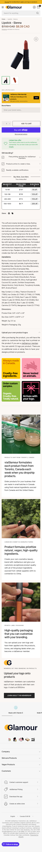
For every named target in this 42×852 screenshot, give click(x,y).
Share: (4, 213)
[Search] (37, 13)
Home (3, 19)
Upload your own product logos (15, 332)
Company (6, 751)
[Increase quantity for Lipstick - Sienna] (9, 123)
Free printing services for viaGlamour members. (22, 157)
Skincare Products (9, 758)
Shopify (11, 147)
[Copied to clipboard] (12, 213)
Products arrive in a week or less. (18, 164)
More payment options (21, 134)
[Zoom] (36, 39)
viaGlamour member (30, 343)
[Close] (38, 140)
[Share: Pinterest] (9, 213)
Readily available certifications (17, 170)
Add (36, 98)
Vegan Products (8, 764)
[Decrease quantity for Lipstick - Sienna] (3, 123)
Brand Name (6, 105)
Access (7, 2)
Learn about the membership (19, 695)
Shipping (4, 29)
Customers (6, 771)
